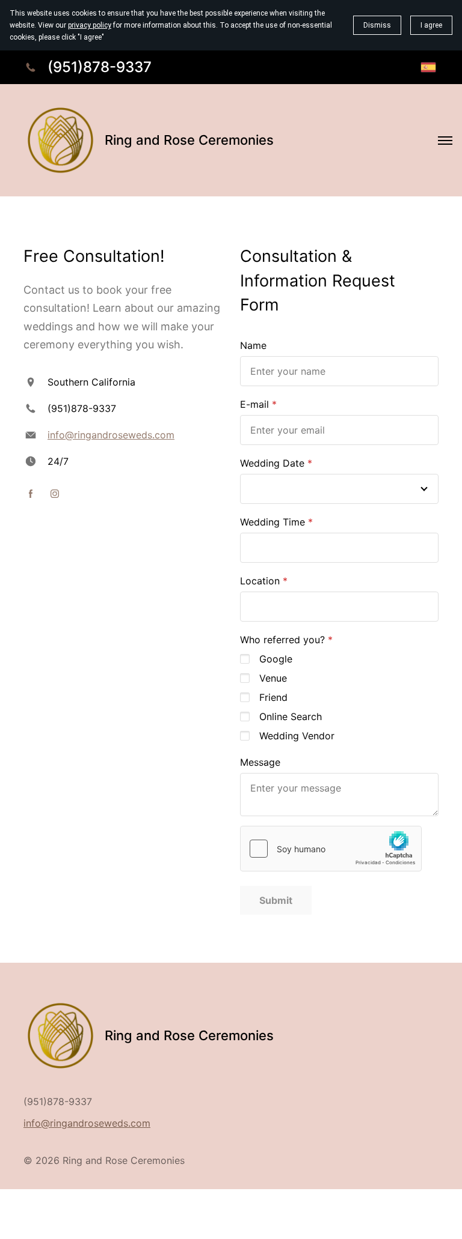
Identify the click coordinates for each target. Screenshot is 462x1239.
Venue (273, 678)
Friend (273, 697)
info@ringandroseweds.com (111, 435)
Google (275, 659)
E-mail (254, 404)
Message (260, 762)
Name (253, 345)
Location (260, 581)
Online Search (290, 716)
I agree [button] (431, 25)
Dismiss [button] (377, 25)
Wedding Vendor (296, 736)
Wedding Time (272, 522)
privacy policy (89, 25)
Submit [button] (275, 900)
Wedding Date (272, 463)
